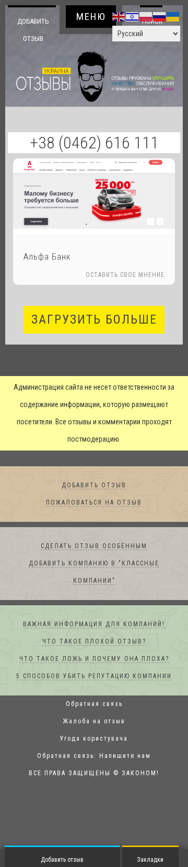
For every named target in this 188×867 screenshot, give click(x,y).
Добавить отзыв (33, 30)
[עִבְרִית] (132, 16)
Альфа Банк (47, 257)
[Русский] (160, 16)
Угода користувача (94, 739)
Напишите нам (125, 756)
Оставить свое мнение (125, 275)
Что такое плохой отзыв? (94, 642)
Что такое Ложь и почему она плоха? (94, 659)
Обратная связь (94, 704)
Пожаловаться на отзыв (94, 503)
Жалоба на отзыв (94, 721)
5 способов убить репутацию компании (94, 676)
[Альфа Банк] (94, 196)
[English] (119, 16)
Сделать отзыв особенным (94, 546)
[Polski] (146, 16)
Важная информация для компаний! (94, 624)
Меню (91, 16)
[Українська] (173, 16)
